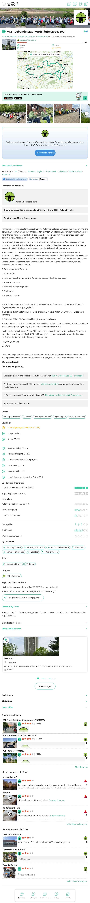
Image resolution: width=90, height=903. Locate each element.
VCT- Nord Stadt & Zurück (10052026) (19, 735)
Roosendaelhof (10, 777)
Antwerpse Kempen (11, 416)
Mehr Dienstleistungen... (77, 881)
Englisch (40, 171)
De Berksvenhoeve (11, 808)
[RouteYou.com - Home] (13, 4)
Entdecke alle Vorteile (45, 152)
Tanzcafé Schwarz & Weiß (14, 849)
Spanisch (6, 174)
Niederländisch (75, 171)
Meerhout (8, 658)
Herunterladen (45, 898)
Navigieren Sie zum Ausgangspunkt (23, 597)
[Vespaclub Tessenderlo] (81, 21)
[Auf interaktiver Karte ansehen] (45, 87)
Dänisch (31, 171)
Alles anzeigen (45, 686)
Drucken (33, 898)
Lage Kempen (60, 416)
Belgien (14, 36)
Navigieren (21, 898)
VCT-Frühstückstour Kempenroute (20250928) (24, 720)
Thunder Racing (10, 865)
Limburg (20, 36)
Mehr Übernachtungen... (77, 824)
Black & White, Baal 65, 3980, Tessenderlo (63, 395)
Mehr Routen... (81, 767)
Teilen (57, 898)
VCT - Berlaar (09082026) (13, 751)
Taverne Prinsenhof (12, 834)
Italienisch (62, 171)
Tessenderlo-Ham (42, 36)
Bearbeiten (68, 898)
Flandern (27, 416)
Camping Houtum (56, 800)
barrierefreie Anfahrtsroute (42, 820)
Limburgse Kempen (30, 36)
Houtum (6, 792)
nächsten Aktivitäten (50, 384)
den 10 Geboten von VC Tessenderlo (67, 375)
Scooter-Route (6, 36)
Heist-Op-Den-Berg (77, 416)
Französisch (51, 171)
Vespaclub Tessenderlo (28, 40)
